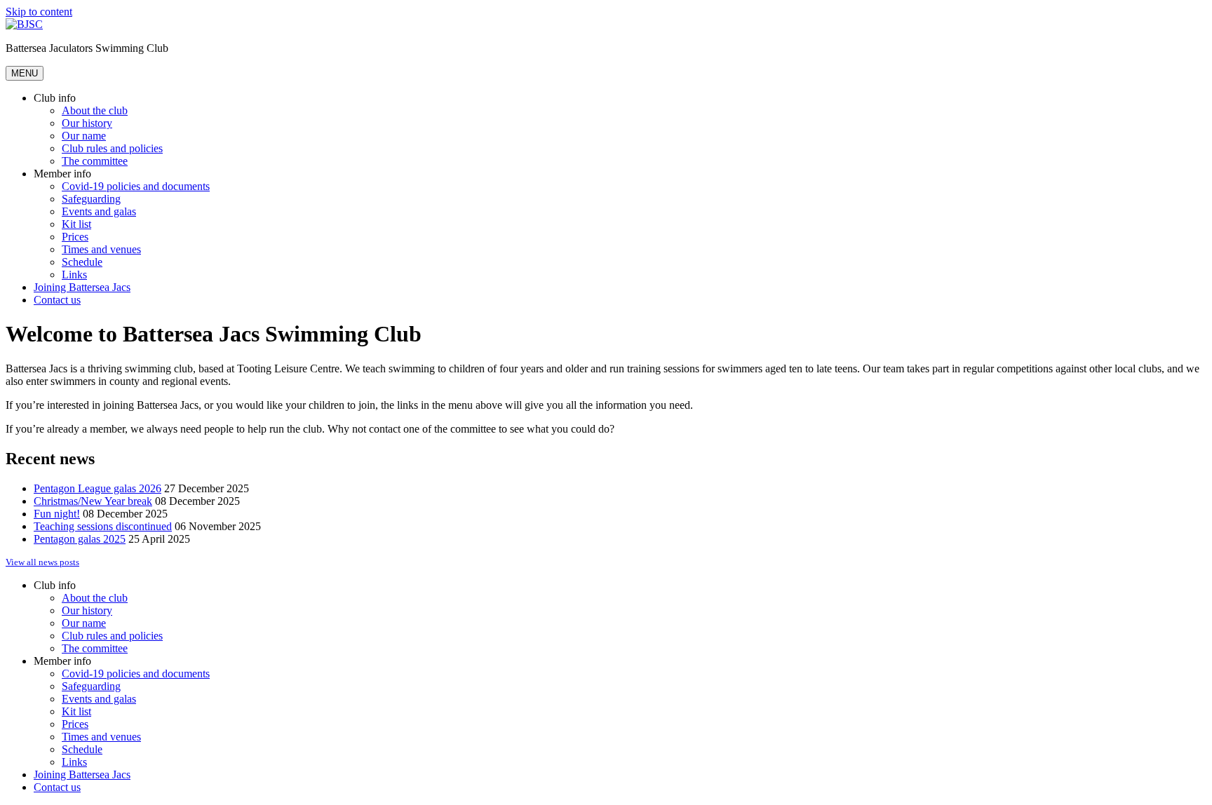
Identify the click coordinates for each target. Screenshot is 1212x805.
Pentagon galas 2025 (80, 539)
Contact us (57, 300)
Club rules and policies (112, 148)
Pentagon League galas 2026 (97, 488)
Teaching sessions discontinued (103, 526)
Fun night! (57, 514)
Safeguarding (91, 199)
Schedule (82, 262)
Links (74, 274)
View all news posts (42, 562)
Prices (75, 237)
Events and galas (99, 211)
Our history (87, 123)
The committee (95, 161)
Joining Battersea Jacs (82, 287)
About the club (95, 110)
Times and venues (101, 249)
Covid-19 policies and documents (136, 186)
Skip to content (39, 12)
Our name (84, 136)
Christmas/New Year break (93, 501)
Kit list (76, 224)
